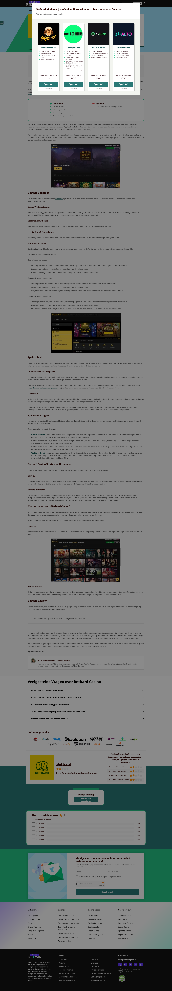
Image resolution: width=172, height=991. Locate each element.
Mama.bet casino (48, 48)
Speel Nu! (48, 84)
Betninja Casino (73, 48)
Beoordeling (48, 88)
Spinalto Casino (123, 48)
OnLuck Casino (98, 48)
